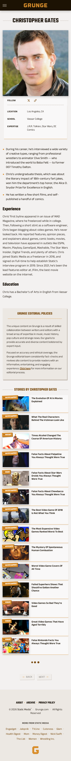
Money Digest (40, 733)
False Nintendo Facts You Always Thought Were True (46, 642)
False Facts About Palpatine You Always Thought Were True (48, 456)
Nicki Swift (56, 733)
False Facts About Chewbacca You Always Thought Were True (48, 493)
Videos (8, 602)
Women (33, 738)
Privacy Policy (47, 702)
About (19, 702)
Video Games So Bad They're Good (47, 604)
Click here (25, 368)
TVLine (36, 728)
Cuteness (48, 728)
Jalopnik (24, 728)
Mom (26, 733)
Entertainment (11, 397)
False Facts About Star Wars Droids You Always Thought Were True (47, 475)
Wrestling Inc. (47, 738)
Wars (7, 472)
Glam (59, 728)
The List (21, 738)
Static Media (24, 709)
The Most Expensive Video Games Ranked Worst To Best (47, 530)
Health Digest (13, 733)
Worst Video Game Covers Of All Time (47, 567)
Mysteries (9, 546)
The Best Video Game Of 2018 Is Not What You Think (47, 511)
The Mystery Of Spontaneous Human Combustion (47, 549)
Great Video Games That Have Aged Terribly (48, 623)
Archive (30, 702)
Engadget (11, 728)
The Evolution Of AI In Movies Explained (47, 400)
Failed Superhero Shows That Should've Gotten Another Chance (47, 587)
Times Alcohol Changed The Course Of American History (46, 437)
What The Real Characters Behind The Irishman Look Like (48, 418)
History (8, 434)
